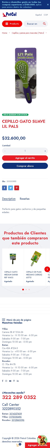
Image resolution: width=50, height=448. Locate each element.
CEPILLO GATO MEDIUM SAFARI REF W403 (11, 275)
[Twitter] (10, 188)
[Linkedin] (18, 381)
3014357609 (15, 413)
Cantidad (6, 145)
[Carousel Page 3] (29, 289)
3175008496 (15, 417)
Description (9, 199)
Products (14, 23)
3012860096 (18, 420)
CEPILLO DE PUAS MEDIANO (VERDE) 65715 (34, 275)
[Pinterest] (16, 188)
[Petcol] (9, 14)
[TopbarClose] (48, 4)
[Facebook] (4, 188)
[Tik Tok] (14, 381)
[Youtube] (10, 381)
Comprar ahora (25, 166)
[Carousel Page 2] (26, 289)
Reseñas (24, 199)
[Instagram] (6, 381)
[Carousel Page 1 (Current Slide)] (23, 289)
